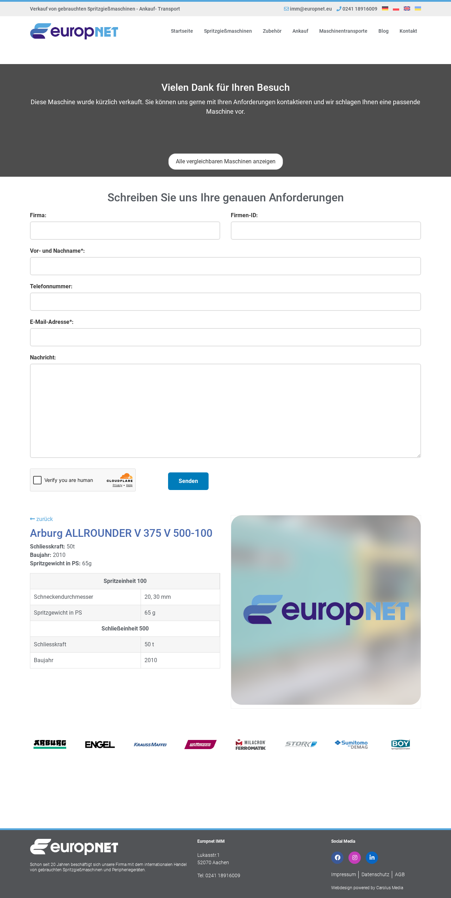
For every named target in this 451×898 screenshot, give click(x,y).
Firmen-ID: (244, 215)
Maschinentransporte (343, 31)
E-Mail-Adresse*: (52, 322)
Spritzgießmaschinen (228, 31)
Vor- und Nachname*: (57, 250)
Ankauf (300, 31)
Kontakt (408, 31)
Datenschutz (375, 874)
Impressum (343, 874)
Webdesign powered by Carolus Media (367, 887)
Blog (383, 31)
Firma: (38, 215)
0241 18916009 (359, 9)
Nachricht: (43, 357)
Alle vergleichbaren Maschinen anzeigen (226, 161)
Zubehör (272, 31)
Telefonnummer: (51, 286)
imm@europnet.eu (311, 9)
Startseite (182, 31)
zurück (44, 519)
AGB (400, 874)
